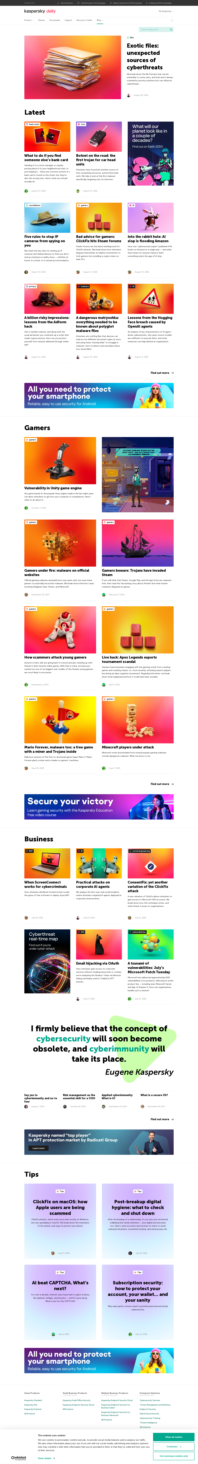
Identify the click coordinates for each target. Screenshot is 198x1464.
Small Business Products (75, 1393)
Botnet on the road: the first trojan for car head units (96, 159)
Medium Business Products (114, 1393)
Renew (41, 20)
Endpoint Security (148, 1409)
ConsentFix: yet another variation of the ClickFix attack (148, 886)
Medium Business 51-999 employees (127, 3)
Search (171, 29)
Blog (99, 20)
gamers (84, 205)
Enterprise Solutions (150, 1393)
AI (133, 205)
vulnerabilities (139, 932)
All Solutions (145, 1427)
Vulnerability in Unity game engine (53, 488)
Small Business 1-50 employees (93, 3)
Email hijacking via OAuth (97, 963)
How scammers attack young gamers (55, 657)
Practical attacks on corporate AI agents (93, 884)
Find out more (160, 373)
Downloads (54, 20)
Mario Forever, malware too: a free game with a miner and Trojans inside (58, 749)
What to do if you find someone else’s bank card (46, 157)
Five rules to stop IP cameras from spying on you (44, 241)
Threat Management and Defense (155, 1405)
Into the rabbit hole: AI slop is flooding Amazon (148, 239)
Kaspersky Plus (30, 1405)
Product (27, 20)
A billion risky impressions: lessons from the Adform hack (46, 322)
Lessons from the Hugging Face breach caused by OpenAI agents (150, 322)
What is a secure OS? (154, 1095)
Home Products (67, 3)
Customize (172, 1446)
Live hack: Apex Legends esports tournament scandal (129, 659)
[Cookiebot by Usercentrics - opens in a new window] (18, 1458)
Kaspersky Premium (33, 1409)
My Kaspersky (165, 11)
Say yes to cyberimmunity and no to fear (40, 1098)
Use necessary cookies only (174, 1456)
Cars (82, 124)
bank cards (34, 124)
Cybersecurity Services (150, 1400)
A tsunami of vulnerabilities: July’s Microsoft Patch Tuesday (149, 967)
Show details (44, 1458)
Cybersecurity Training (150, 1418)
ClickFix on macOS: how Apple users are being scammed (60, 1207)
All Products (29, 1414)
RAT (31, 851)
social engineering (141, 851)
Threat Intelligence (148, 1423)
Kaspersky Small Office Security (76, 1400)
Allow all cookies (173, 1437)
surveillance (34, 205)
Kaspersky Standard (33, 1400)
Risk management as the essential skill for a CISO (79, 1097)
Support (68, 20)
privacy (32, 286)
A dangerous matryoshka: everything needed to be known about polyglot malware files (97, 324)
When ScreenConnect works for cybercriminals (45, 884)
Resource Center (84, 20)
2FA (82, 932)
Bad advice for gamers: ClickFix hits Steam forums (98, 239)
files (132, 37)
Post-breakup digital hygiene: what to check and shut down (138, 1207)
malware (84, 286)
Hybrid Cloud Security (149, 1414)
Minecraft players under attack (128, 747)
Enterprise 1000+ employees (160, 3)
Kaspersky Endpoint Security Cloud (78, 1405)
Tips (61, 1191)
